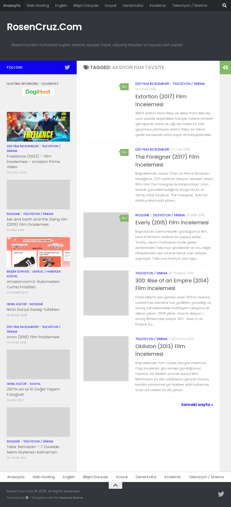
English (61, 5)
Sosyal (110, 5)
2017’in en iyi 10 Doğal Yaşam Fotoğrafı (33, 391)
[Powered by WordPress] (26, 497)
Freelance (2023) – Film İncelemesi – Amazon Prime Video (33, 161)
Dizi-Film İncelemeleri (152, 83)
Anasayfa (11, 5)
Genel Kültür (132, 5)
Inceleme (158, 5)
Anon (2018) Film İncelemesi (33, 337)
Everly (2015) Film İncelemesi (172, 222)
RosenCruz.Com (44, 27)
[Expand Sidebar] (225, 67)
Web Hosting (38, 5)
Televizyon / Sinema (189, 5)
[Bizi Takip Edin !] (67, 67)
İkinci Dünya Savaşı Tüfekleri (33, 309)
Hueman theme (71, 498)
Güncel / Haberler (46, 271)
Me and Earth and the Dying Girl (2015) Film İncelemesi (37, 221)
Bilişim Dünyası (86, 5)
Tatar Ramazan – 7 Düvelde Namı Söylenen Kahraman (33, 449)
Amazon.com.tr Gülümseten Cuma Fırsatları (33, 284)
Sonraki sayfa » (197, 404)
